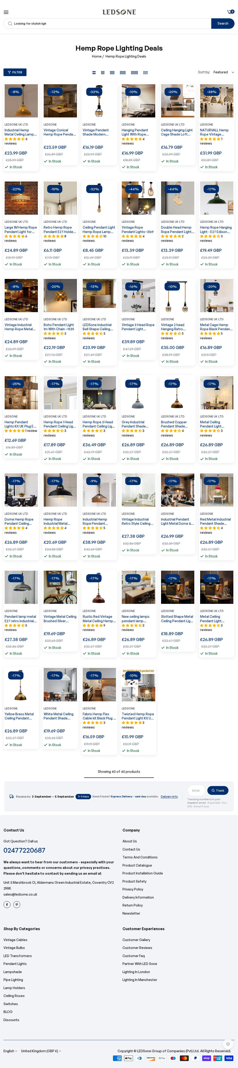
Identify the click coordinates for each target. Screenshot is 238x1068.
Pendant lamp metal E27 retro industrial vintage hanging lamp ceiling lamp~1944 (21, 619)
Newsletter (131, 913)
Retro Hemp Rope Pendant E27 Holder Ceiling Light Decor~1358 (59, 229)
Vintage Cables (15, 940)
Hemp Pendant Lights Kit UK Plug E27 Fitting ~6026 (21, 424)
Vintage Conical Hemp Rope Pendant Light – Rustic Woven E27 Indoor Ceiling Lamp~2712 (60, 132)
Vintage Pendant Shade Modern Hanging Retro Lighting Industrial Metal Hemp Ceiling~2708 (96, 132)
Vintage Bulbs (14, 948)
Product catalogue (137, 865)
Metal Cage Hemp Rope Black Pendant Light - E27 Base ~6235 (215, 327)
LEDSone (50, 124)
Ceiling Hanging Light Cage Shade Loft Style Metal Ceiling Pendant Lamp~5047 (177, 132)
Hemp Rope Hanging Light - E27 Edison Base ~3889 (216, 229)
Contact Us (131, 849)
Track (220, 790)
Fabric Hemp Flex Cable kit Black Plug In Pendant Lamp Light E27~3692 (99, 716)
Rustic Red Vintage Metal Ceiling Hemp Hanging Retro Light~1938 (98, 619)
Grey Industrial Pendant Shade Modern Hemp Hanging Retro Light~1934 (134, 424)
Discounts (11, 1020)
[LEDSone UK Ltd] (119, 12)
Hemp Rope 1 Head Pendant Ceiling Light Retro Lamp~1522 (60, 424)
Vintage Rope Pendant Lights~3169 (138, 229)
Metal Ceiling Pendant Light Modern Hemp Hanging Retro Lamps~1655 (211, 424)
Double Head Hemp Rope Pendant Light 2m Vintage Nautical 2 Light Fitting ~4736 (176, 229)
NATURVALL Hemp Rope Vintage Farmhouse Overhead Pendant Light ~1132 (215, 132)
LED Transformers (17, 956)
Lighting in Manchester (139, 980)
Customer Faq (133, 956)
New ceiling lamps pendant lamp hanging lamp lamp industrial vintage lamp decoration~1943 (136, 619)
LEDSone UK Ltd (16, 124)
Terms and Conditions (140, 857)
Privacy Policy (132, 889)
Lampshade (12, 972)
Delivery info (169, 796)
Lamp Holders (14, 988)
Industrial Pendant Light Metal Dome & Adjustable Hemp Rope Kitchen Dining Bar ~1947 (176, 521)
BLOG (8, 1012)
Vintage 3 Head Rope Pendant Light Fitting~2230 (138, 327)
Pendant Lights (15, 964)
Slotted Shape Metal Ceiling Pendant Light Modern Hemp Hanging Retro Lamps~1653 (177, 619)
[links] (7, 904)
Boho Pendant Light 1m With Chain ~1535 (59, 327)
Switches (10, 1004)
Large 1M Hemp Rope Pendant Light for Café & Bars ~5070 (21, 229)
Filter (17, 72)
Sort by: (204, 72)
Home (97, 56)
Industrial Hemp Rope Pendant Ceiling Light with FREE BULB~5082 (96, 521)
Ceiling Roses (14, 996)
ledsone (11, 416)
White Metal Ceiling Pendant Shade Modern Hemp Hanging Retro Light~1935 (58, 716)
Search (223, 23)
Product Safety (134, 881)
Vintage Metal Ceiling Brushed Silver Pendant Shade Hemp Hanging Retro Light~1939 (60, 619)
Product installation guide (142, 873)
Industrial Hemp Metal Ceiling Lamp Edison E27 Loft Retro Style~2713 (19, 132)
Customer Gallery (136, 940)
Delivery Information (138, 897)
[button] (33, 92)
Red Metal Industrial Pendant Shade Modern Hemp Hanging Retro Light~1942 (215, 521)
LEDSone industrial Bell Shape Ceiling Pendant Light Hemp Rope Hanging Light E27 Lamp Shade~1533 (98, 327)
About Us (129, 841)
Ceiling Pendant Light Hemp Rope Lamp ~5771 (99, 229)
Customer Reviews (137, 948)
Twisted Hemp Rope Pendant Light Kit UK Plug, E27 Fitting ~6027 (138, 716)
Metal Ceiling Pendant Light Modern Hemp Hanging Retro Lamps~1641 (211, 619)
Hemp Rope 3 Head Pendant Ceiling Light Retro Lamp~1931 (99, 424)
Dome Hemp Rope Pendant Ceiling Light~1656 (19, 521)
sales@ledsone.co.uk (20, 894)
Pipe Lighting (13, 980)
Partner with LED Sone (139, 964)
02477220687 (24, 850)
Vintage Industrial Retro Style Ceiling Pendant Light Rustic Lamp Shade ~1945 (138, 521)
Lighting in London (136, 972)
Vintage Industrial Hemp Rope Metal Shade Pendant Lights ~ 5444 (19, 327)
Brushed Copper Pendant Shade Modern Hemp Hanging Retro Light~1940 (174, 424)
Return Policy (132, 905)
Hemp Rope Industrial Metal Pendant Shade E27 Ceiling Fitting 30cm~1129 (59, 521)
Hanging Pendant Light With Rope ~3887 (135, 132)
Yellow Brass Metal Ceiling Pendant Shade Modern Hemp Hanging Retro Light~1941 (21, 716)
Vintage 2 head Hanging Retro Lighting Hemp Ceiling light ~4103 (177, 327)
